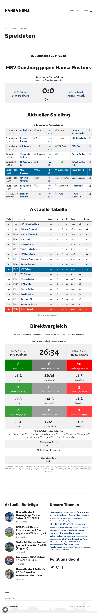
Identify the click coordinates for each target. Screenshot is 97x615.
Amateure (62, 515)
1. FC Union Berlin (68, 512)
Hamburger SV (55, 530)
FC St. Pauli (61, 527)
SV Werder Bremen (74, 542)
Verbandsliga (78, 547)
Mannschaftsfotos (81, 536)
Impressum (9, 593)
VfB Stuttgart (87, 547)
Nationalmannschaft (55, 539)
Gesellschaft (68, 527)
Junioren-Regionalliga (58, 536)
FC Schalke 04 (53, 527)
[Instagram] (57, 567)
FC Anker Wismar (66, 518)
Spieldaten (23, 28)
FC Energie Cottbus (56, 521)
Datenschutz (9, 598)
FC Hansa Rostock (62, 524)
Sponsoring (64, 542)
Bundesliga (74, 515)
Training (76, 544)
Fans (59, 518)
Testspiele (68, 544)
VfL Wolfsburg (63, 550)
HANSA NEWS (17, 10)
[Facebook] (62, 567)
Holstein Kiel (81, 530)
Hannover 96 (64, 530)
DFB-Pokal (53, 518)
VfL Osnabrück (54, 550)
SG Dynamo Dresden (55, 542)
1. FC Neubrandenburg (56, 512)
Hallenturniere (77, 527)
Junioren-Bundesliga (70, 533)
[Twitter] (52, 567)
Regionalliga (77, 539)
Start (6, 28)
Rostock (85, 539)
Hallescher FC (85, 527)
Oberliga (66, 539)
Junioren (54, 533)
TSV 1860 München (68, 547)
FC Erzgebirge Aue (68, 521)
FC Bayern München (77, 518)
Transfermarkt (56, 547)
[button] (73, 10)
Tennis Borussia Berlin (56, 544)
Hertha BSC (73, 530)
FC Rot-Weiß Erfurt (80, 524)
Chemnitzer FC (85, 515)
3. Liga (53, 515)
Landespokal (71, 536)
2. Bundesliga (81, 512)
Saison (14, 28)
